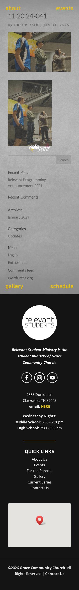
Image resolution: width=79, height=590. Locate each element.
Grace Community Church (42, 567)
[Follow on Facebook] (27, 377)
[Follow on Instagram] (39, 377)
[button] (41, 520)
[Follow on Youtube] (52, 377)
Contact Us (54, 573)
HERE (45, 406)
